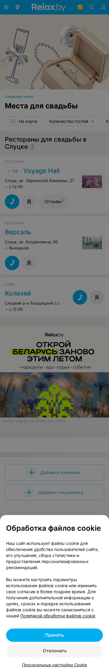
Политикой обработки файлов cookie (57, 615)
